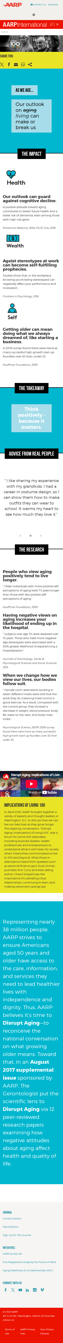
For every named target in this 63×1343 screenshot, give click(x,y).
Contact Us (39, 4)
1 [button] (21, 536)
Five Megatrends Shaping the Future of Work (29, 1262)
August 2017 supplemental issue (28, 1070)
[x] (13, 1290)
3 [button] (41, 536)
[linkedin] (27, 1290)
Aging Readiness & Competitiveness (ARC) (28, 1270)
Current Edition (12, 1218)
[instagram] (35, 1290)
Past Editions (10, 1226)
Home (4, 31)
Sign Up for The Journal (17, 1235)
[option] (31, 505)
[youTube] (20, 1290)
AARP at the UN (12, 1253)
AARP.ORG (53, 4)
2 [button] (31, 536)
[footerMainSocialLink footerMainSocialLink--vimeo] (42, 1290)
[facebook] (5, 1290)
